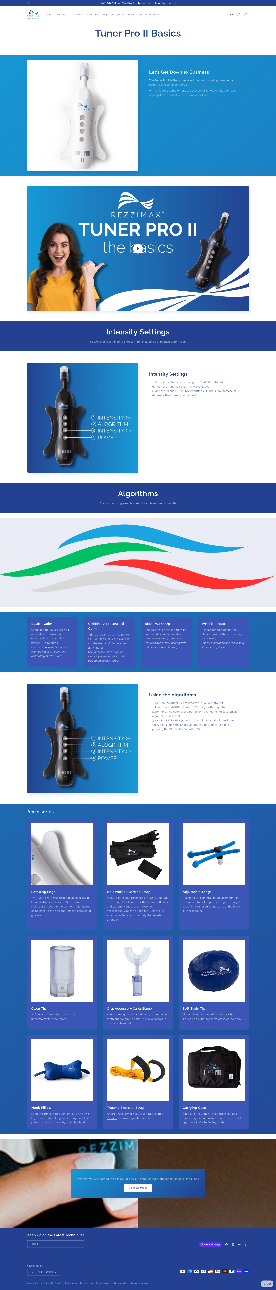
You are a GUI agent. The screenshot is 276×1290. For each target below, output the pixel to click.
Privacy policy (86, 1283)
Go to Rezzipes (138, 1187)
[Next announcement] (248, 3)
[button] (62, 14)
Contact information (140, 1283)
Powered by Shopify (53, 1283)
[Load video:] (138, 248)
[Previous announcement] (28, 3)
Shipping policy (121, 1283)
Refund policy (71, 1283)
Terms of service (103, 1283)
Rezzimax (39, 1283)
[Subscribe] (80, 1244)
